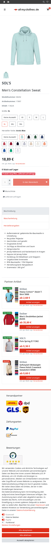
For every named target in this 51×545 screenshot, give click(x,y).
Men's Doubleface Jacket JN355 (31, 317)
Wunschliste (10, 191)
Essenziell (10, 514)
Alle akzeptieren (25, 530)
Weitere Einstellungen (11, 525)
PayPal (8, 520)
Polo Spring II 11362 (29, 341)
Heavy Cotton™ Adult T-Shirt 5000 (31, 293)
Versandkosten (20, 164)
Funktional (10, 522)
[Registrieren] (9, 2)
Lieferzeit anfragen (13, 197)
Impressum (40, 505)
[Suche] (44, 2)
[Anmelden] (4, 2)
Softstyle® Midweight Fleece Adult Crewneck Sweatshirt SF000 (30, 367)
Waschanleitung (10, 218)
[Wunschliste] (47, 2)
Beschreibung (9, 211)
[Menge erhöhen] (9, 180)
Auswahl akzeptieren (25, 540)
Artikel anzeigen (33, 302)
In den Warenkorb (30, 182)
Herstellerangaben (11, 225)
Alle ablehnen (25, 535)
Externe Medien (12, 517)
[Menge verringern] (9, 184)
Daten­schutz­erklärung (25, 510)
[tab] (25, 211)
